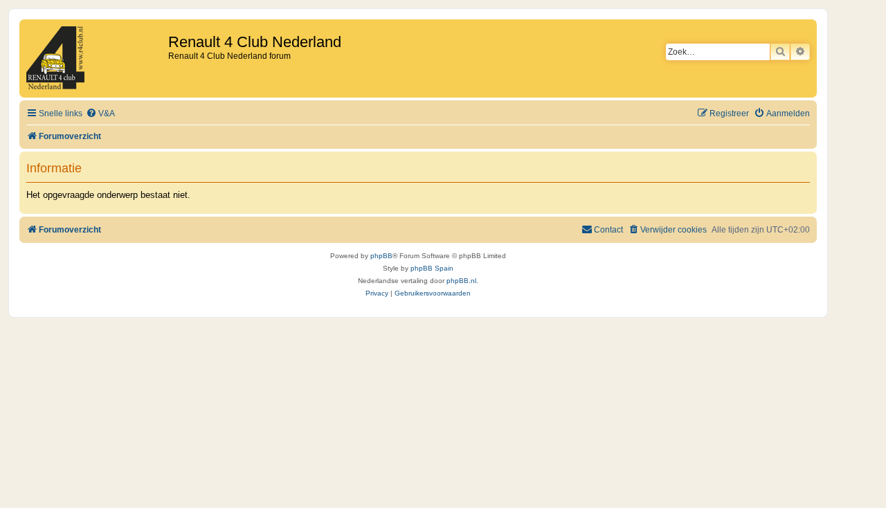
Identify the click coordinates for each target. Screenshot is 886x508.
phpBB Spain (431, 268)
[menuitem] (100, 114)
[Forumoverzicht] (95, 58)
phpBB (381, 256)
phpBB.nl (461, 280)
